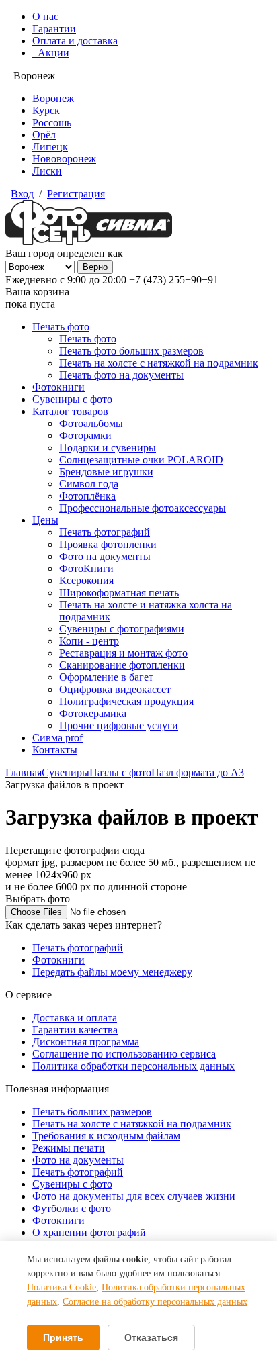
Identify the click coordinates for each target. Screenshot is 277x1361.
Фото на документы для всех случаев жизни (133, 1196)
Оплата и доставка (75, 40)
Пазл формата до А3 (197, 772)
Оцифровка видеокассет (115, 689)
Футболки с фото (71, 1208)
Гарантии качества (75, 1029)
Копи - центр (89, 641)
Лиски (47, 171)
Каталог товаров (70, 411)
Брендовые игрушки (106, 471)
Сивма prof (57, 737)
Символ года (88, 483)
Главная (23, 772)
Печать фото (60, 326)
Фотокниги (58, 387)
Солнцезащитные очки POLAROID (141, 459)
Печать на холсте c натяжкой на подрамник (131, 1123)
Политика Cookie (61, 1287)
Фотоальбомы (91, 423)
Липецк (50, 146)
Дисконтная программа (85, 1041)
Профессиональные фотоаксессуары (142, 508)
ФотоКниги (86, 568)
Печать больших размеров (92, 1111)
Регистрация (76, 193)
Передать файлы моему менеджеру (112, 972)
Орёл (44, 134)
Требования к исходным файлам (106, 1135)
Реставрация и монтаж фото (123, 653)
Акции (50, 52)
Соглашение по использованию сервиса (124, 1054)
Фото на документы (105, 556)
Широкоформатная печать (119, 592)
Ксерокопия (86, 580)
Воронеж (53, 98)
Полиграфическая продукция (126, 701)
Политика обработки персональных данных (133, 1066)
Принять (63, 1337)
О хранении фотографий (89, 1232)
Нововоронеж (64, 159)
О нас (45, 16)
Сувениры (65, 772)
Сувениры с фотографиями (121, 629)
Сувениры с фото (72, 399)
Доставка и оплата (74, 1017)
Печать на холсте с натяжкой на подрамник (158, 363)
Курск (46, 110)
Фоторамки (85, 435)
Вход (22, 193)
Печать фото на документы (121, 375)
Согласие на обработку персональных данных (155, 1302)
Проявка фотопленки (108, 544)
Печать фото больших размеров (131, 351)
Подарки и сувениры (107, 447)
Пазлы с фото (120, 772)
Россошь (51, 122)
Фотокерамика (92, 713)
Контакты (54, 749)
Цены (45, 520)
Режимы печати (68, 1148)
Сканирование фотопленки (122, 665)
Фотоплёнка (87, 496)
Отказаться (151, 1337)
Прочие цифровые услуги (118, 725)
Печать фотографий (104, 532)
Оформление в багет (106, 677)
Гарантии (54, 28)
